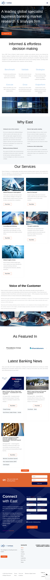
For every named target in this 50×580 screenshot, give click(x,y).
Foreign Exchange (6, 409)
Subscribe (12, 530)
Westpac (15, 412)
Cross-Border (30, 409)
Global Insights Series (9, 260)
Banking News (6, 530)
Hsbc (4, 461)
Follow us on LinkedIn (43, 574)
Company (41, 507)
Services (23, 553)
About (22, 547)
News (22, 549)
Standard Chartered (9, 461)
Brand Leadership (23, 557)
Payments (16, 458)
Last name (39, 496)
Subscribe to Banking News (34, 522)
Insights (11, 412)
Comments (29, 513)
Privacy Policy (15, 574)
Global (35, 409)
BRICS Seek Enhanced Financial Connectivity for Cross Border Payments (36, 392)
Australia (19, 412)
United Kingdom (6, 464)
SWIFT (15, 461)
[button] (47, 3)
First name (31, 496)
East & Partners (6, 412)
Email (30, 502)
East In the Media (23, 561)
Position (38, 502)
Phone (30, 507)
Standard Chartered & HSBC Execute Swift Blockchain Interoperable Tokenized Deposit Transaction (12, 439)
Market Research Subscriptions (12, 192)
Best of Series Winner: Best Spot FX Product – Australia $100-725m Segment (12, 392)
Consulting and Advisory (10, 226)
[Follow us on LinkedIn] (46, 574)
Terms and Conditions (21, 574)
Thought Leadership (33, 226)
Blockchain (5, 458)
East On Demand (32, 192)
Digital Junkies (33, 573)
